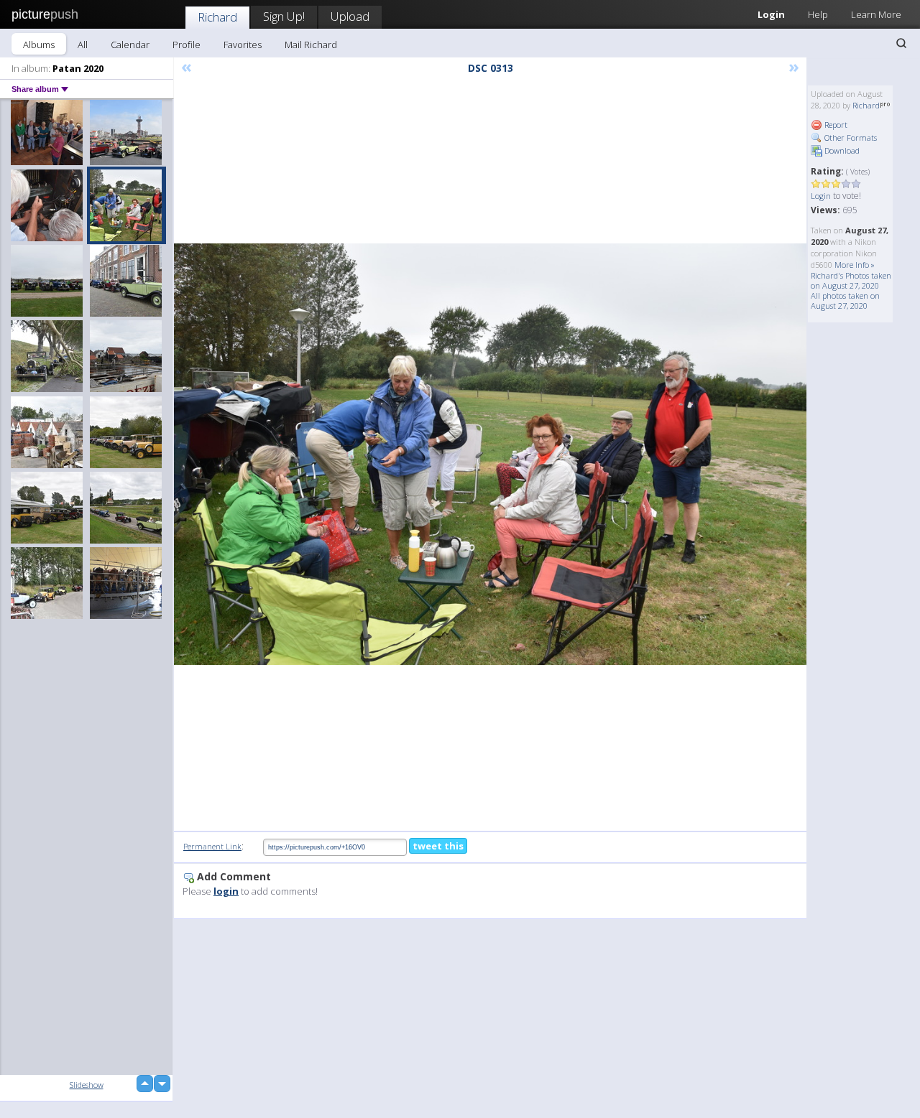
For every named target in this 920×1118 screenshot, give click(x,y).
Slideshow (87, 1084)
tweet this (438, 845)
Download (841, 150)
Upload (350, 16)
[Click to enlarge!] (490, 454)
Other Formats (849, 137)
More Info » (854, 264)
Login (771, 14)
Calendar (130, 44)
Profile (186, 44)
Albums (39, 44)
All (83, 44)
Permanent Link (212, 846)
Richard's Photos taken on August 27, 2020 (851, 280)
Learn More (876, 14)
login (226, 891)
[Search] (901, 43)
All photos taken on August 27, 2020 (845, 300)
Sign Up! (284, 16)
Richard (217, 17)
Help (818, 14)
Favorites (243, 44)
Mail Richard (311, 44)
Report (834, 124)
